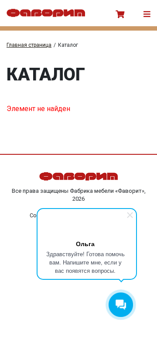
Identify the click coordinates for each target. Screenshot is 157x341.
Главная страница (29, 45)
